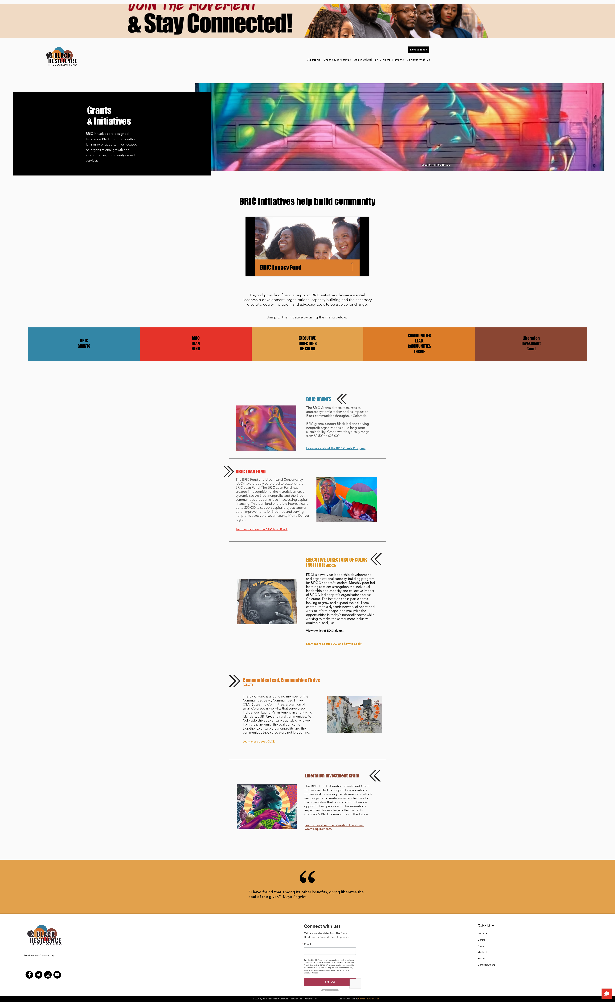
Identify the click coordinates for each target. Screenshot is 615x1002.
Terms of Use (296, 999)
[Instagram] (48, 975)
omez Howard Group (369, 999)
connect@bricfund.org (42, 955)
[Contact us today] (366, 31)
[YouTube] (57, 975)
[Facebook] (29, 975)
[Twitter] (38, 975)
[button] (314, 60)
